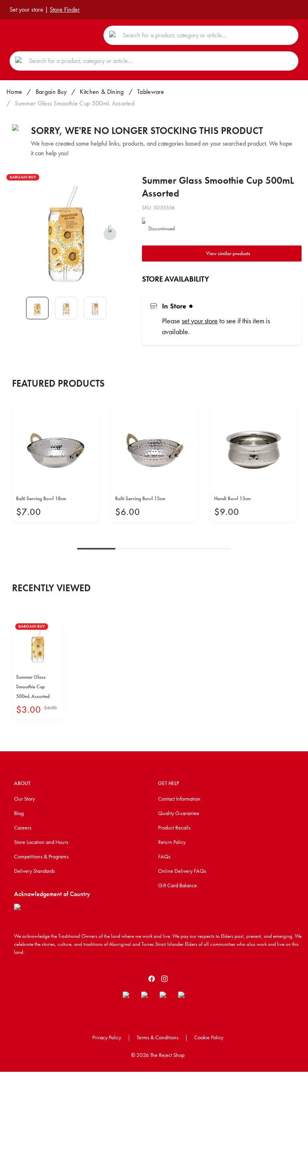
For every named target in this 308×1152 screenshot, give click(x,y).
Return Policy (172, 842)
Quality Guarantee (178, 813)
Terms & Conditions (157, 1037)
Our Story (24, 798)
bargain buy (51, 91)
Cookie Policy (208, 1037)
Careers (22, 827)
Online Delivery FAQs (182, 870)
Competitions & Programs (41, 856)
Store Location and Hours (41, 842)
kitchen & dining (102, 91)
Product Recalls (174, 827)
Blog (19, 813)
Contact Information (179, 798)
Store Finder (65, 9)
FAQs (164, 856)
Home (14, 91)
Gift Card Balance (177, 885)
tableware (150, 91)
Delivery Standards (34, 870)
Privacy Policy (106, 1037)
